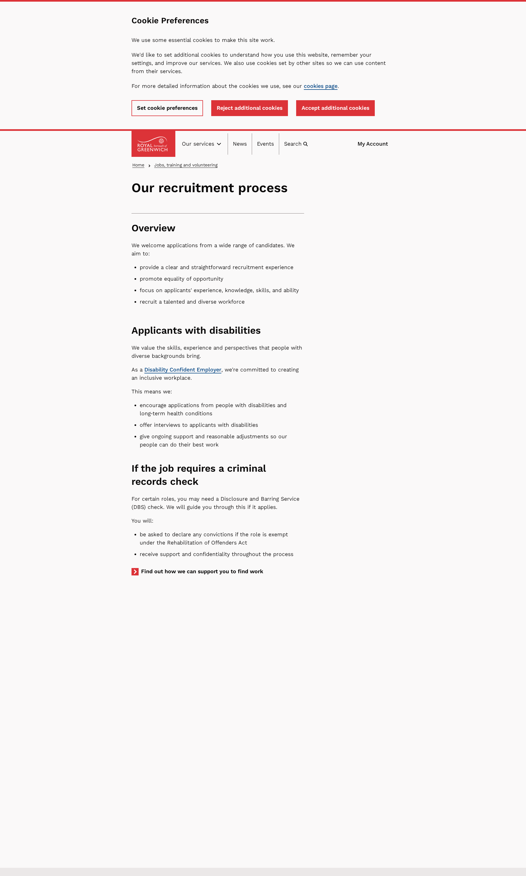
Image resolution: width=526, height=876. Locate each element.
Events (265, 144)
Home (138, 165)
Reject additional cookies (249, 108)
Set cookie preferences (167, 108)
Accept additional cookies (335, 108)
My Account (373, 144)
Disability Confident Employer (182, 370)
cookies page (321, 86)
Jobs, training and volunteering (186, 165)
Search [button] (293, 144)
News (240, 144)
